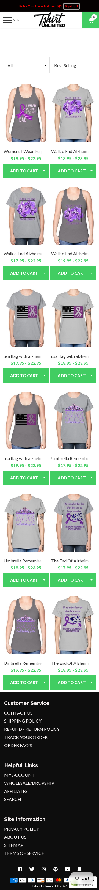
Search (12, 799)
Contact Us (18, 712)
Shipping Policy (23, 720)
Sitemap (13, 845)
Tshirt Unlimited (44, 886)
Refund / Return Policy (32, 729)
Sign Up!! (71, 6)
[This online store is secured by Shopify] (83, 886)
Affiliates (16, 791)
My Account (19, 775)
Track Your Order (26, 737)
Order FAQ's (18, 745)
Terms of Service (24, 853)
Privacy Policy (21, 828)
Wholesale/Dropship (29, 782)
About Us (15, 836)
